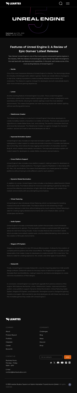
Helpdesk (9, 342)
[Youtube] (62, 363)
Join (67, 357)
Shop (41, 345)
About (8, 331)
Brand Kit (9, 349)
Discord (42, 342)
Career (8, 345)
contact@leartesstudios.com (16, 372)
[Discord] (58, 363)
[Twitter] (54, 363)
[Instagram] (66, 363)
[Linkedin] (69, 363)
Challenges (44, 331)
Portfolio (9, 338)
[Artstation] (51, 363)
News (41, 338)
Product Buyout (11, 335)
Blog (41, 335)
